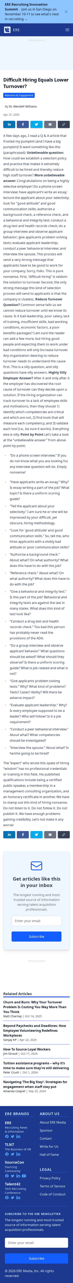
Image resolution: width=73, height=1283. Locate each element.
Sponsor (46, 1130)
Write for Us (49, 1146)
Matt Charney (12, 1016)
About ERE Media (53, 1122)
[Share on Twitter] (36, 124)
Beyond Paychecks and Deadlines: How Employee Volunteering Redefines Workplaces (34, 1031)
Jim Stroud (10, 1054)
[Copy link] (64, 124)
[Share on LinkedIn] (9, 124)
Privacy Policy (50, 1178)
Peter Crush (11, 1072)
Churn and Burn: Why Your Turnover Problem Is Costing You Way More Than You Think (35, 1007)
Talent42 (12, 1184)
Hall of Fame (49, 1154)
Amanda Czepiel (14, 1091)
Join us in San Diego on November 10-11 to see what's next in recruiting (32, 11)
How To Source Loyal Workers (26, 1049)
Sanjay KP (9, 1040)
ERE (8, 1122)
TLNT (9, 1144)
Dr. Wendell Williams (23, 106)
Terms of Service (52, 1186)
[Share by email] (50, 124)
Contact (46, 1138)
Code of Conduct (52, 1194)
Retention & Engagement (19, 95)
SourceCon (14, 1162)
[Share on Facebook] (23, 124)
